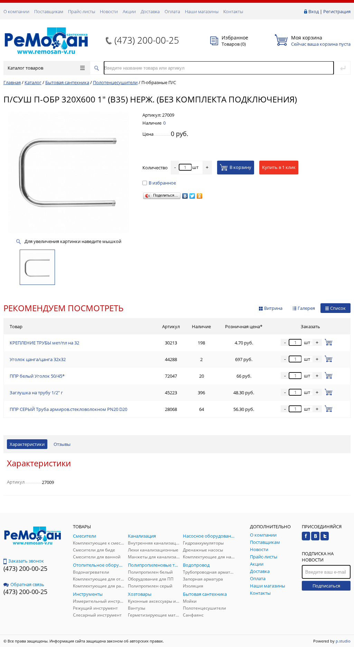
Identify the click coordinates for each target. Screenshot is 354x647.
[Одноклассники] (199, 195)
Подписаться (326, 586)
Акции (129, 11)
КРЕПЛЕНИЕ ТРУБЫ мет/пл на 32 (44, 343)
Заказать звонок (26, 561)
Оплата (172, 11)
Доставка (150, 11)
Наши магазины (201, 11)
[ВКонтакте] (185, 195)
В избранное (162, 183)
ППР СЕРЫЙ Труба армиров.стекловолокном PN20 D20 (68, 409)
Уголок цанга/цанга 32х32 (38, 359)
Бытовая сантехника (67, 82)
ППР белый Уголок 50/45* (37, 376)
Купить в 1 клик (279, 167)
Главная (12, 82)
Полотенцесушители (115, 82)
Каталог (33, 82)
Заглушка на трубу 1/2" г (36, 392)
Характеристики (27, 444)
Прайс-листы (81, 11)
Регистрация (337, 11)
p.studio (343, 641)
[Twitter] (192, 195)
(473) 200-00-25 (146, 40)
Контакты (233, 11)
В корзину (240, 167)
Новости (109, 11)
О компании (16, 11)
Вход (313, 11)
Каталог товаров (25, 68)
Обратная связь (27, 584)
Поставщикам (48, 11)
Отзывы (62, 444)
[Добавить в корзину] (327, 342)
